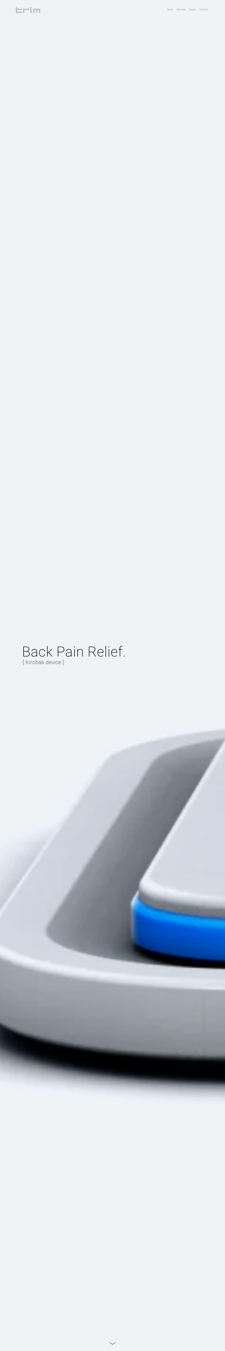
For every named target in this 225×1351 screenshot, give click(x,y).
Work (170, 9)
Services (180, 9)
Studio (192, 9)
